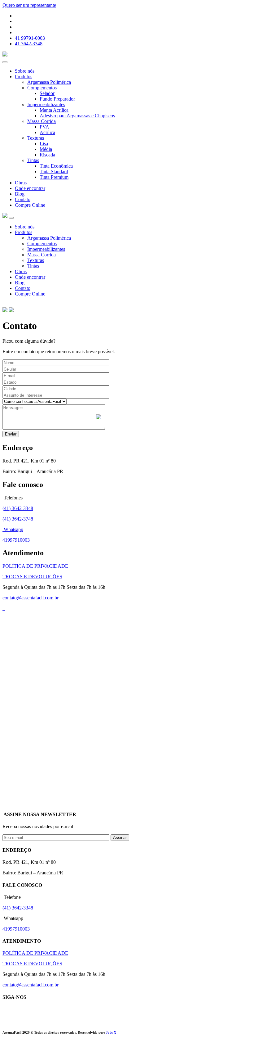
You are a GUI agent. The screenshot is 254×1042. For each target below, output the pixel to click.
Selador (47, 93)
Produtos (23, 76)
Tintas (33, 160)
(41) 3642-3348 (17, 508)
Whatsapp (12, 529)
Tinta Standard (54, 171)
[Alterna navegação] (11, 218)
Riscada (47, 154)
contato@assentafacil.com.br (30, 597)
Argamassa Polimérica (49, 82)
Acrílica (47, 132)
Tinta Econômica (56, 166)
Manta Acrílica (54, 110)
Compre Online (30, 205)
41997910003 (16, 540)
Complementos (42, 87)
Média (46, 149)
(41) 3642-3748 (17, 518)
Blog (19, 193)
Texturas (35, 138)
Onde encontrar (30, 188)
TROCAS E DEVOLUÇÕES (32, 576)
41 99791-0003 (30, 38)
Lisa (44, 143)
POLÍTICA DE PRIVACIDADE (35, 566)
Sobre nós (24, 71)
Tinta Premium (54, 177)
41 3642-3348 (28, 43)
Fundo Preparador (57, 98)
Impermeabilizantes (46, 104)
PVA (44, 126)
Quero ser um (29, 5)
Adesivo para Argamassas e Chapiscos (77, 115)
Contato (22, 199)
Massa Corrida (41, 121)
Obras (21, 182)
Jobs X (111, 1032)
